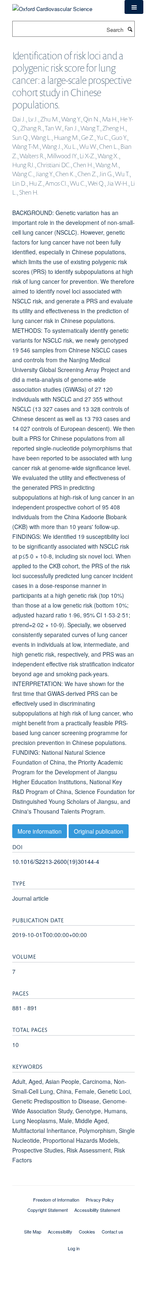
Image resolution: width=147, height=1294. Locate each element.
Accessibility (60, 1231)
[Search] (129, 29)
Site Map (32, 1231)
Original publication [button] (98, 831)
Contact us (112, 1231)
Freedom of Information (56, 1199)
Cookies (87, 1231)
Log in (74, 1248)
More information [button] (40, 831)
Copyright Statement (47, 1210)
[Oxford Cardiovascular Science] (52, 6)
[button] (134, 7)
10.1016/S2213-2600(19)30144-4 (55, 861)
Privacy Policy (100, 1199)
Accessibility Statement (97, 1210)
